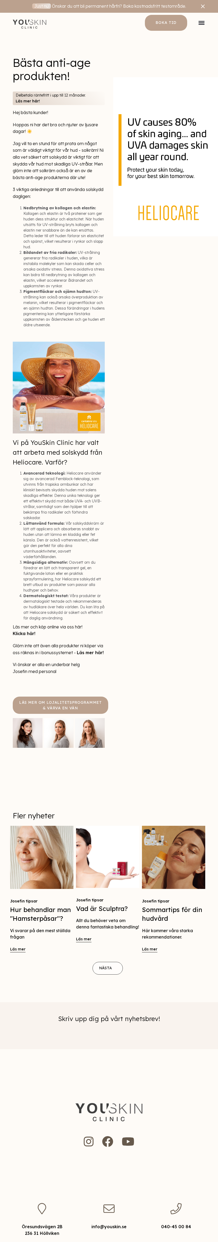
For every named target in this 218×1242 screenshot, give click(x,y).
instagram (89, 1141)
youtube (128, 1141)
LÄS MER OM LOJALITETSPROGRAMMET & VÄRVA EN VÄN (60, 705)
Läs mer (18, 949)
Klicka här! (24, 633)
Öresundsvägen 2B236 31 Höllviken (42, 1230)
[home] (29, 22)
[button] (201, 23)
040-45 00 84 (176, 1226)
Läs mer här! (28, 101)
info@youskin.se (109, 1226)
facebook (107, 1141)
